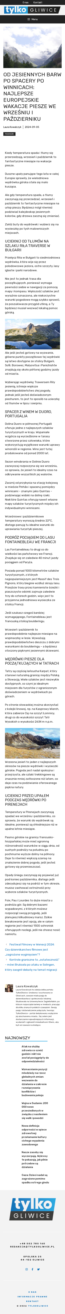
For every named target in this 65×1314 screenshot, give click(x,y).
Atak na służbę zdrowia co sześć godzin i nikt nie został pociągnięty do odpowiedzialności (35, 1054)
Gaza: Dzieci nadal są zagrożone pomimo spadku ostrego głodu (35, 1179)
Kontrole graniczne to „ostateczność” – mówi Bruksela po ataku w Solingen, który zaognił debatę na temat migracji (32, 964)
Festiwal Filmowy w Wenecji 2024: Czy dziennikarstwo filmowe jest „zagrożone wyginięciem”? (29, 949)
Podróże (9, 134)
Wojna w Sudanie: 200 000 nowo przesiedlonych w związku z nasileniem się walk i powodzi (35, 1111)
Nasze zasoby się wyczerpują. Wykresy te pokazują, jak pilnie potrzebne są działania (35, 1160)
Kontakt (38, 2)
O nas (25, 2)
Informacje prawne (33, 1296)
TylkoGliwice (38, 1306)
